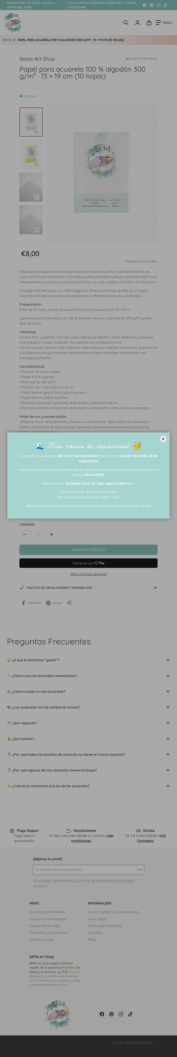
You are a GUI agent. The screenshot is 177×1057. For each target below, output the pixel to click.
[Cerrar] (163, 439)
